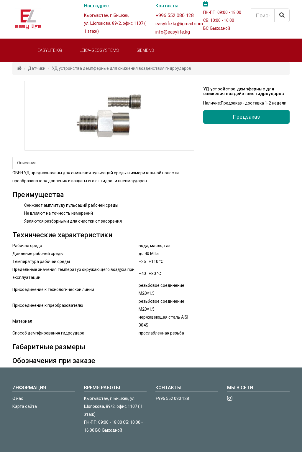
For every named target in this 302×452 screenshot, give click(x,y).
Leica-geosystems (99, 50)
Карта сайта (24, 406)
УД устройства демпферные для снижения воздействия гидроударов (121, 68)
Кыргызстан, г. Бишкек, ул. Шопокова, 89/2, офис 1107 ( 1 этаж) (113, 406)
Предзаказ (246, 117)
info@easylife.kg (172, 32)
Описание (27, 162)
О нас (17, 398)
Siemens (145, 50)
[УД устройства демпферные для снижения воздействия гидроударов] (109, 116)
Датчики (36, 68)
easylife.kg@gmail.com (179, 24)
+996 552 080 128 (174, 15)
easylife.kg (49, 50)
